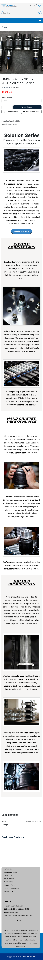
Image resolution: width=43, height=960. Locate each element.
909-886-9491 (23, 909)
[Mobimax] (9, 5)
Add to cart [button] (28, 107)
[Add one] (11, 107)
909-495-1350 (9, 912)
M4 (5, 27)
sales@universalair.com (13, 906)
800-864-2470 (9, 909)
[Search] (39, 13)
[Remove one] (3, 107)
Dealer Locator (21, 231)
